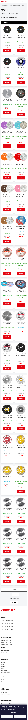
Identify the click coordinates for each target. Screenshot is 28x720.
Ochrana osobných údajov (7, 703)
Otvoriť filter (5, 22)
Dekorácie (3, 678)
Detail (21, 240)
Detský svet (4, 680)
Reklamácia (4, 692)
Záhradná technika (5, 672)
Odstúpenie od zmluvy (6, 694)
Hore (15, 602)
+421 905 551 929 (9, 629)
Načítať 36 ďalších (14, 589)
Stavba (3, 666)
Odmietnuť (6, 716)
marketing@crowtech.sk (10, 620)
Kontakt (3, 617)
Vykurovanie (4, 674)
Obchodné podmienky (6, 696)
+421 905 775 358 (9, 626)
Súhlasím (20, 716)
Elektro (2, 668)
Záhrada (3, 662)
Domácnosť (4, 670)
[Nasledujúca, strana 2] (14, 594)
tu (14, 709)
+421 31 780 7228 (9, 623)
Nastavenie (13, 712)
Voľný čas (3, 676)
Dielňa (2, 664)
